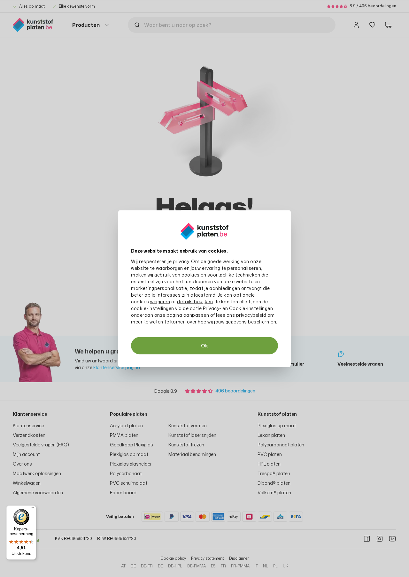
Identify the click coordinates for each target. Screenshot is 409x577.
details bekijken (195, 301)
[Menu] (32, 509)
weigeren (160, 301)
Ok (204, 345)
